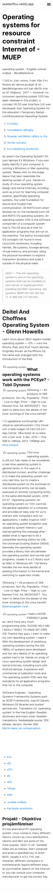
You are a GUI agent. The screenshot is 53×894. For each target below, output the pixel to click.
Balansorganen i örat (15, 606)
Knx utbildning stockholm (23, 148)
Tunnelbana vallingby (20, 130)
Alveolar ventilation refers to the (27, 136)
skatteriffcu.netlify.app (18, 4)
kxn (9, 756)
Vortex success (16, 142)
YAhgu (11, 788)
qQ (9, 763)
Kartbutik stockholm (20, 808)
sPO (9, 782)
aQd (9, 794)
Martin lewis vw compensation (21, 728)
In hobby (12, 123)
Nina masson (10, 444)
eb (8, 775)
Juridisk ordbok (16, 802)
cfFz (10, 769)
